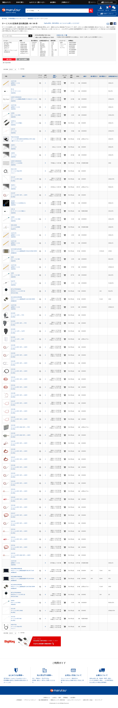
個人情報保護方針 (43, 700)
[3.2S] (54, 42)
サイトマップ (98, 700)
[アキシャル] (63, 44)
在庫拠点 (70, 40)
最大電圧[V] (94, 76)
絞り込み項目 (7, 62)
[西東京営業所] (72, 44)
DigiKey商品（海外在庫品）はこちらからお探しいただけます (61, 23)
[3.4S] (54, 44)
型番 (23, 76)
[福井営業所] (72, 53)
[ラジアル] (63, 48)
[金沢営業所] (72, 51)
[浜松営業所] (72, 48)
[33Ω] (43, 48)
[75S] (54, 56)
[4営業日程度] (24, 46)
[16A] (34, 50)
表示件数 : (6, 69)
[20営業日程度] (24, 50)
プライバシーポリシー (30, 700)
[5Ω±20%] (43, 45)
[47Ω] (43, 50)
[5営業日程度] (24, 48)
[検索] (91, 11)
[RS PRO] (10, 44)
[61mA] (34, 45)
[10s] (54, 51)
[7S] (54, 48)
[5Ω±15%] (43, 44)
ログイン (93, 2)
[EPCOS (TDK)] (10, 42)
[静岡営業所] (72, 46)
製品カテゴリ (6, 2)
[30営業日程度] (24, 51)
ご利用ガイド (65, 2)
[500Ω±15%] (43, 53)
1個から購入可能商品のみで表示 (44, 37)
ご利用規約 (19, 700)
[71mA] (34, 47)
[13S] (54, 53)
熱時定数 (53, 40)
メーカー (5, 40)
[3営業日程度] (24, 44)
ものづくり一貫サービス (37, 2)
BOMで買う (20, 2)
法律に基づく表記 (88, 700)
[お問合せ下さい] (24, 53)
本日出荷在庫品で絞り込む (43, 35)
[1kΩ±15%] (43, 54)
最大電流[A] (34, 40)
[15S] (54, 54)
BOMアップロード (108, 13)
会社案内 (53, 2)
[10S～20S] (54, 50)
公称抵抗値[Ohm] (44, 40)
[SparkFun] (10, 47)
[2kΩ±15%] (43, 56)
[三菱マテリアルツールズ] (10, 50)
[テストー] (10, 48)
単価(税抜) (54, 76)
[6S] (54, 47)
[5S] (54, 45)
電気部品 (30, 18)
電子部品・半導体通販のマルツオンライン (14, 18)
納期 (21, 40)
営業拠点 (65, 697)
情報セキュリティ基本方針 (58, 700)
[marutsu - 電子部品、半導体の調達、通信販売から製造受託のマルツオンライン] (11, 10)
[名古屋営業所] (72, 50)
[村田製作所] (10, 52)
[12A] (34, 48)
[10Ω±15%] (43, 47)
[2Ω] (43, 42)
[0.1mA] (34, 44)
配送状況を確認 (108, 2)
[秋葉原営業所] (72, 43)
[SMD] (63, 42)
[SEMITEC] (10, 45)
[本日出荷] (24, 43)
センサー (37, 18)
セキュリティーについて (74, 700)
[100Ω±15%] (43, 51)
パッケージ (62, 40)
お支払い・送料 (56, 697)
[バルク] (63, 46)
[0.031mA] (34, 42)
